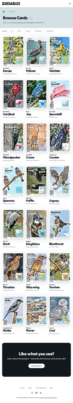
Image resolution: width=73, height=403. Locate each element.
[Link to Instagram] (32, 393)
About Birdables (36, 366)
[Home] (4, 12)
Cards (30, 388)
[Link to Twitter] (36, 393)
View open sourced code (49, 397)
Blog (51, 388)
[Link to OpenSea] (41, 393)
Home (22, 388)
